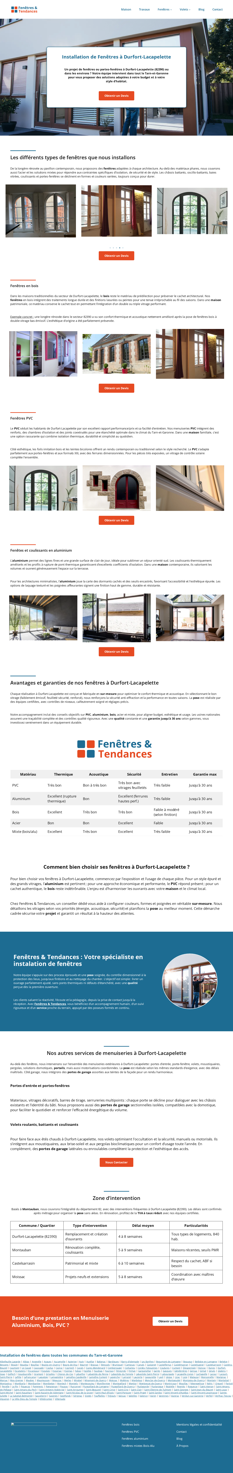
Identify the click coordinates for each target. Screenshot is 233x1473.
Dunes (211, 1367)
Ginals (212, 1370)
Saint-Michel (6, 1392)
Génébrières (180, 1370)
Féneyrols (121, 1370)
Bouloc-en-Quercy (51, 1364)
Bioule (14, 1364)
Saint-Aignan (207, 1386)
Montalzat (223, 1380)
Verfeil (209, 1395)
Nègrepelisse (197, 1383)
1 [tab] (110, 247)
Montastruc (6, 1383)
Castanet (151, 1364)
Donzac (202, 1367)
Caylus (49, 1367)
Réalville (170, 1386)
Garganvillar (144, 1370)
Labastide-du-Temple (122, 1374)
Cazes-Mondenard (95, 1367)
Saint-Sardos (155, 1392)
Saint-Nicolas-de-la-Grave (79, 1392)
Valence (143, 1395)
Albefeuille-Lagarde (10, 1361)
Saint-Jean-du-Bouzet (202, 1389)
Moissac (113, 1380)
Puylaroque (157, 1386)
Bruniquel (117, 1364)
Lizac (177, 1377)
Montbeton (49, 1383)
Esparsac (57, 1370)
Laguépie (43, 1377)
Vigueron (4, 1399)
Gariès (157, 1370)
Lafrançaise (30, 1377)
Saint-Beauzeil (93, 1389)
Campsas (130, 1364)
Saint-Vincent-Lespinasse (204, 1392)
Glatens (222, 1370)
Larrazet (126, 1377)
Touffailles (99, 1395)
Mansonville (207, 1377)
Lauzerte (137, 1377)
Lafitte (18, 1377)
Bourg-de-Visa (70, 1364)
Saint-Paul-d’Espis (104, 1392)
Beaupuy (187, 1361)
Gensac (193, 1370)
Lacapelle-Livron (185, 1374)
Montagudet (174, 1380)
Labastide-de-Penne (97, 1374)
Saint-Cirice (109, 1389)
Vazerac (175, 1395)
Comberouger (115, 1367)
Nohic (210, 1383)
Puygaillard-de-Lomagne (96, 1386)
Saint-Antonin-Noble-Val (52, 1389)
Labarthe (80, 1374)
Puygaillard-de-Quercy (123, 1386)
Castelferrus (165, 1364)
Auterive (72, 1361)
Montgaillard (119, 1383)
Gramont (38, 1374)
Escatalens (20, 1370)
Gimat (203, 1370)
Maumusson (43, 1380)
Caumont (14, 1367)
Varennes (164, 1395)
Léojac (169, 1377)
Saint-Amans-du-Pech (25, 1389)
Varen (153, 1395)
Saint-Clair (136, 1389)
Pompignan (52, 1386)
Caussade (39, 1367)
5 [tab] (122, 247)
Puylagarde (143, 1386)
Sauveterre (41, 1395)
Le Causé (26, 1367)
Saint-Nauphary (24, 1392)
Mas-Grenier (16, 1380)
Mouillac (183, 1383)
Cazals (80, 1367)
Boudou (24, 1364)
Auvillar (90, 1361)
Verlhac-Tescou (223, 1395)
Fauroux (109, 1370)
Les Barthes (148, 1361)
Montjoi (133, 1383)
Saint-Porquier (124, 1392)
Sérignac (77, 1395)
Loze (185, 1377)
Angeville (36, 1361)
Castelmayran (181, 1364)
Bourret (84, 1364)
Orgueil (219, 1383)
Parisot (229, 1383)
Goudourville (25, 1374)
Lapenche (115, 1377)
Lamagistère (56, 1377)
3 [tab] (116, 247)
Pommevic (38, 1386)
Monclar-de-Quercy (155, 1380)
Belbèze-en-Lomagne (206, 1361)
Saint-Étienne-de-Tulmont (157, 1389)
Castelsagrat (197, 1364)
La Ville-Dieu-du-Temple (24, 1399)
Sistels (88, 1395)
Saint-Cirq (123, 1389)
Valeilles (133, 1395)
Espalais (45, 1370)
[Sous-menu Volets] (190, 9)
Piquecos (25, 1386)
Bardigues (113, 1361)
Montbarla (20, 1383)
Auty (81, 1361)
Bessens (4, 1364)
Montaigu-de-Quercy (194, 1380)
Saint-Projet (140, 1392)
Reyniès (181, 1386)
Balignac (101, 1361)
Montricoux (170, 1383)
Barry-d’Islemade (130, 1361)
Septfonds (65, 1395)
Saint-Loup (221, 1389)
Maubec (30, 1380)
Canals (140, 1364)
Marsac (4, 1380)
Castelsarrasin (213, 1364)
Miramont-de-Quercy (95, 1380)
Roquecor (193, 1386)
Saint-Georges (181, 1389)
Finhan (132, 1370)
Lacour (213, 1374)
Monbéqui (137, 1380)
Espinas (68, 1370)
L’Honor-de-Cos (65, 1374)
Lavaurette (150, 1377)
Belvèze (223, 1361)
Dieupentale (189, 1367)
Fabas (78, 1370)
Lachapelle (201, 1374)
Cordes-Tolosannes (148, 1367)
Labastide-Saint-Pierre (147, 1374)
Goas (2, 1374)
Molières (124, 1380)
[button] (116, 95)
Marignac (221, 1377)
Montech (61, 1383)
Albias (26, 1361)
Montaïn (211, 1380)
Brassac (95, 1364)
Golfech (12, 1374)
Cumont (176, 1367)
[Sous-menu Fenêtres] (171, 9)
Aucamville (59, 1361)
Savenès (53, 1395)
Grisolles (50, 1374)
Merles (67, 1380)
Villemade (60, 1399)
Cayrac (59, 1367)
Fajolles (87, 1370)
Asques (48, 1361)
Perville (6, 1386)
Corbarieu (130, 1367)
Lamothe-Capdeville (76, 1377)
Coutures (165, 1367)
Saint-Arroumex (75, 1389)
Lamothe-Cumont (98, 1377)
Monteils (73, 1383)
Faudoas (98, 1370)
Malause (194, 1377)
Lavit (161, 1377)
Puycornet (75, 1386)
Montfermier (103, 1383)
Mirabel (78, 1380)
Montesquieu (87, 1383)
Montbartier (34, 1383)
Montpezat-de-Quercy (150, 1383)
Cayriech (69, 1367)
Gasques (167, 1370)
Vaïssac (122, 1395)
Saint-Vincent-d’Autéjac (176, 1392)
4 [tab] (119, 247)
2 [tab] (113, 247)
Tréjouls (111, 1395)
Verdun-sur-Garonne (192, 1395)
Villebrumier (45, 1399)
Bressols (105, 1364)
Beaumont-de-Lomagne (168, 1361)
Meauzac (57, 1380)
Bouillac (35, 1364)
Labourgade (168, 1374)
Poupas (64, 1386)
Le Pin (15, 1386)
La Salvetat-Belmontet (21, 1395)
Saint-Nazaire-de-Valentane (49, 1392)
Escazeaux (33, 1370)
